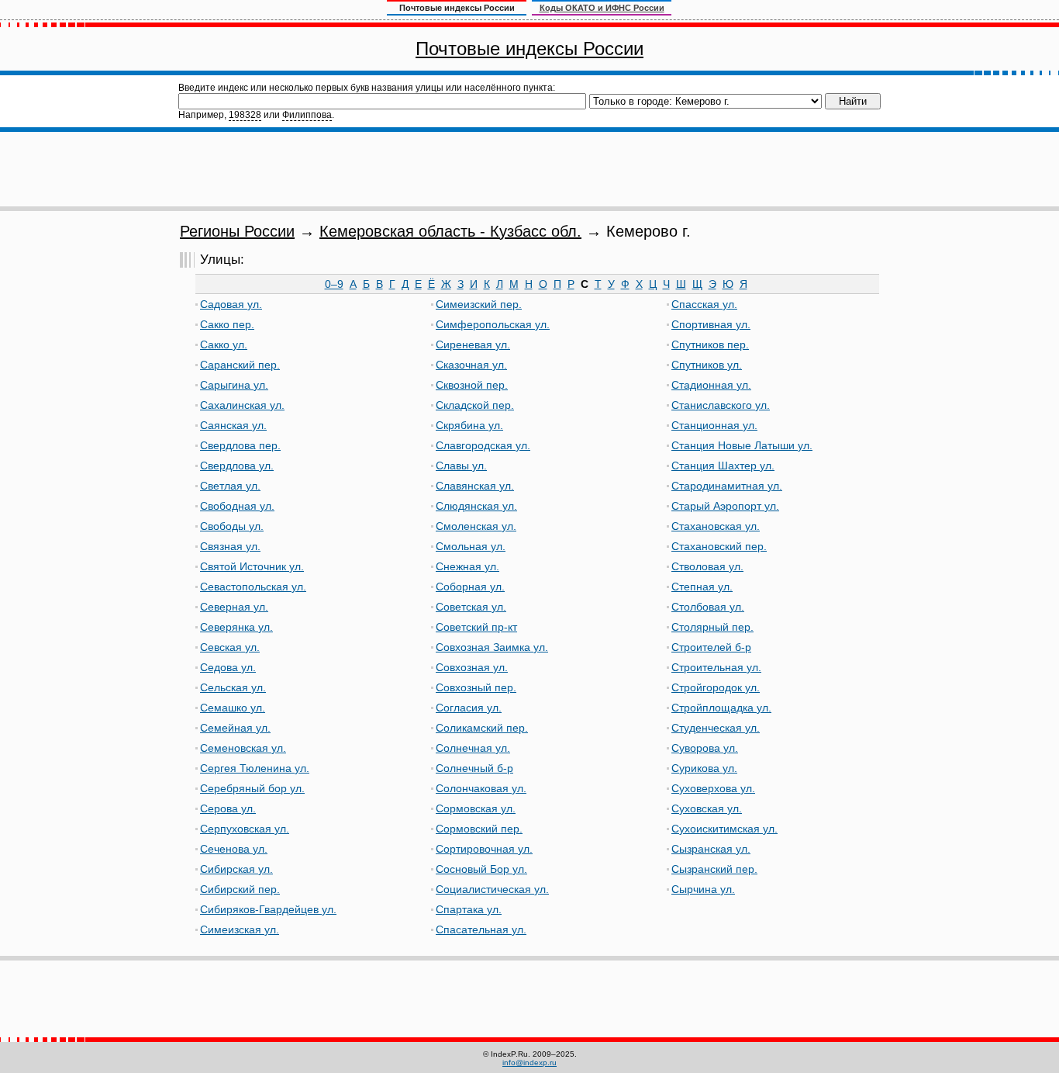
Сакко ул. (223, 344)
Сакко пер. (227, 324)
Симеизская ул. (239, 929)
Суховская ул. (706, 808)
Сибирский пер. (240, 889)
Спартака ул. (469, 909)
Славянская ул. (475, 485)
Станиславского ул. (720, 405)
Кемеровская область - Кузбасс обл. (450, 231)
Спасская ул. (704, 304)
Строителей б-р (711, 647)
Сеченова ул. (233, 849)
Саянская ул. (233, 425)
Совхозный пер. (476, 687)
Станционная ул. (714, 425)
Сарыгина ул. (234, 385)
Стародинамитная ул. (726, 485)
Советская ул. (471, 607)
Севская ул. (230, 647)
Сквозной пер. (472, 385)
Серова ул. (228, 808)
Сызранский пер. (714, 869)
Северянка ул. (236, 627)
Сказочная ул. (471, 364)
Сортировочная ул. (484, 849)
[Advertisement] (529, 169)
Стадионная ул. (711, 385)
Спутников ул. (706, 364)
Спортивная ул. (710, 324)
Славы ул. (461, 465)
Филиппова (307, 114)
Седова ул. (228, 667)
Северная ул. (234, 607)
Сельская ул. (233, 687)
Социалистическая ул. (492, 889)
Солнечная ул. (473, 748)
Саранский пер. (240, 364)
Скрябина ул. (469, 425)
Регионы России (237, 231)
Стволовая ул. (707, 566)
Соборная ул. (470, 586)
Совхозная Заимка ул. (492, 647)
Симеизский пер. (479, 304)
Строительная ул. (716, 667)
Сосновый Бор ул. (481, 869)
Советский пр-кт (476, 627)
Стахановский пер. (719, 546)
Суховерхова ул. (713, 788)
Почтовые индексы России (529, 48)
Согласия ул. (469, 707)
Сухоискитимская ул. (724, 828)
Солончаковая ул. (481, 788)
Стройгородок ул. (715, 687)
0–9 (334, 284)
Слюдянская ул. (476, 506)
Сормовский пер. (479, 828)
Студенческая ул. (715, 728)
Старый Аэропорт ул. (725, 506)
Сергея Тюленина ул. (254, 768)
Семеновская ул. (243, 748)
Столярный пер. (712, 627)
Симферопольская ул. (493, 324)
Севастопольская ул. (253, 586)
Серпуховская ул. (244, 828)
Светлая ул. (230, 485)
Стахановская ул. (715, 526)
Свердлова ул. (237, 465)
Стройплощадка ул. (721, 707)
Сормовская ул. (476, 808)
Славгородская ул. (483, 445)
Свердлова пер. (240, 445)
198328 (245, 114)
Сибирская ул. (236, 869)
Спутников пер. (710, 344)
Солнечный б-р (474, 768)
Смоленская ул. (476, 526)
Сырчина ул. (703, 889)
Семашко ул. (232, 707)
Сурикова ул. (704, 768)
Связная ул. (230, 546)
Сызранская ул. (710, 849)
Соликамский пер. (482, 728)
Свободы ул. (232, 526)
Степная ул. (702, 586)
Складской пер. (475, 405)
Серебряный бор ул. (252, 788)
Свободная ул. (237, 506)
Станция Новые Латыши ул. (741, 445)
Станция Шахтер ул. (722, 465)
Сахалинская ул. (242, 405)
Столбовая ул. (707, 607)
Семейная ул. (235, 728)
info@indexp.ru (529, 1062)
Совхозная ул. (472, 667)
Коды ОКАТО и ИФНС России (602, 7)
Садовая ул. (231, 304)
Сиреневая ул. (473, 344)
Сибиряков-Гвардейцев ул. (268, 909)
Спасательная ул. (481, 929)
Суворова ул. (704, 748)
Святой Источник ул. (252, 566)
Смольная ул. (470, 546)
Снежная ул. (467, 566)
